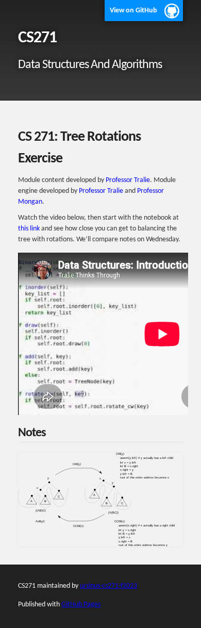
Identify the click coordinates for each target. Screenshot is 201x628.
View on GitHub (133, 10)
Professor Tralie (128, 180)
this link (29, 229)
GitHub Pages (80, 604)
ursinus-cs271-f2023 (108, 586)
